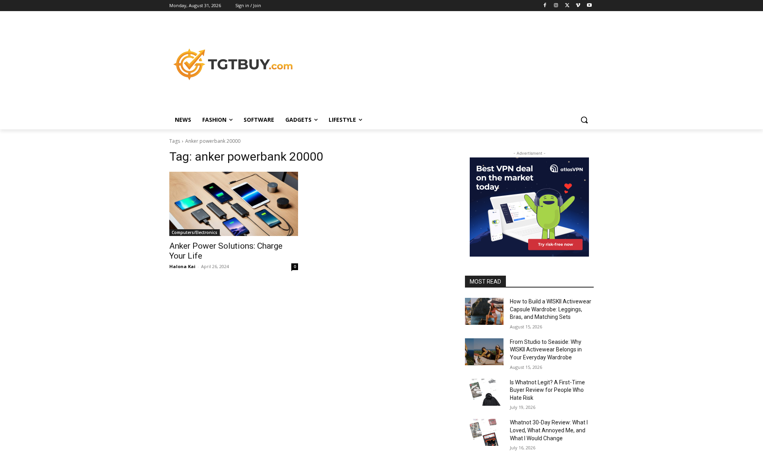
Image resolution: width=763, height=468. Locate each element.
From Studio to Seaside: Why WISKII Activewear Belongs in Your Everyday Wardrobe (546, 350)
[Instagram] (556, 5)
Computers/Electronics (194, 232)
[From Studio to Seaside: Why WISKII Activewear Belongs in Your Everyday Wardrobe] (484, 351)
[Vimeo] (578, 5)
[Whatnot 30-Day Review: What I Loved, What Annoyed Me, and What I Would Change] (484, 432)
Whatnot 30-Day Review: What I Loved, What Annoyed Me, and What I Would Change (549, 430)
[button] (584, 119)
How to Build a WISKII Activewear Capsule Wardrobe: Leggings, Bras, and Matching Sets (550, 309)
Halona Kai (182, 266)
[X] (567, 5)
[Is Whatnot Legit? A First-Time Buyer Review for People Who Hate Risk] (484, 392)
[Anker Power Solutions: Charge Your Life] (233, 204)
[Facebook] (545, 5)
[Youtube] (589, 5)
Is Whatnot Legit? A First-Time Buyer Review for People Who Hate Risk (547, 390)
